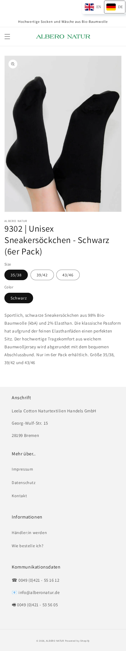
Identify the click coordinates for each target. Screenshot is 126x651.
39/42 (42, 275)
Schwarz (19, 298)
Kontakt (19, 495)
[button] (7, 36)
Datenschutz (24, 482)
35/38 (16, 275)
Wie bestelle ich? (27, 545)
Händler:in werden (29, 532)
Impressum (22, 469)
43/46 (68, 275)
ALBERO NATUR (55, 640)
